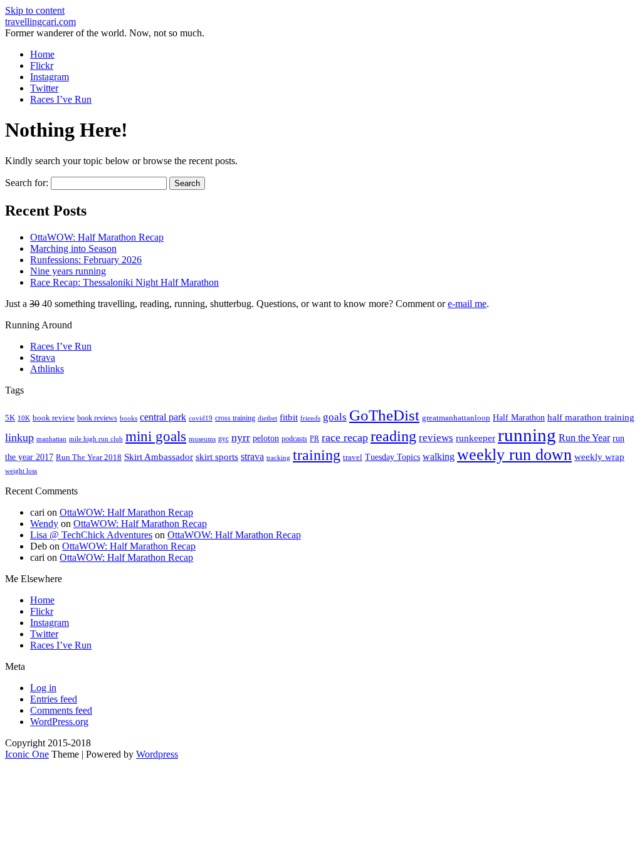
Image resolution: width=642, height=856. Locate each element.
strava (252, 456)
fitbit (289, 417)
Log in (43, 687)
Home (42, 54)
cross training (235, 418)
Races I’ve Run (61, 99)
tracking (278, 457)
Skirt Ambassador (158, 457)
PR (314, 438)
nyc (223, 438)
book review (54, 418)
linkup (19, 437)
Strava (42, 357)
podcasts (294, 438)
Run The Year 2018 (89, 457)
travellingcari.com (40, 21)
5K (10, 417)
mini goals (155, 436)
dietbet (267, 418)
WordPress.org (59, 721)
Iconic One (27, 754)
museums (202, 439)
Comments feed (61, 710)
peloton (266, 438)
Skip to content (35, 10)
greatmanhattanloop (456, 417)
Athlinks (47, 368)
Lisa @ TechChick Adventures (91, 535)
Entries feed (53, 699)
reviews (436, 438)
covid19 (201, 418)
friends (310, 418)
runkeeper (475, 437)
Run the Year (584, 438)
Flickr (41, 65)
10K (24, 418)
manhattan (51, 438)
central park (163, 417)
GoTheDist (384, 415)
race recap (345, 437)
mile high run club (96, 438)
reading (393, 436)
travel (352, 457)
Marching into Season (73, 248)
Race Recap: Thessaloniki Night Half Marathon (124, 282)
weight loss (21, 470)
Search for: (26, 182)
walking (439, 456)
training (316, 455)
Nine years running (68, 271)
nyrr (240, 437)
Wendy (44, 523)
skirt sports (217, 456)
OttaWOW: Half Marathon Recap (97, 237)
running (527, 435)
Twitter (44, 88)
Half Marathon (519, 417)
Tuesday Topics (392, 457)
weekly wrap (599, 457)
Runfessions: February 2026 (86, 259)
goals (335, 417)
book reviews (97, 418)
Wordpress (157, 754)
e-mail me (467, 303)
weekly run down (514, 455)
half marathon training (590, 417)
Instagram (49, 76)
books (128, 418)
